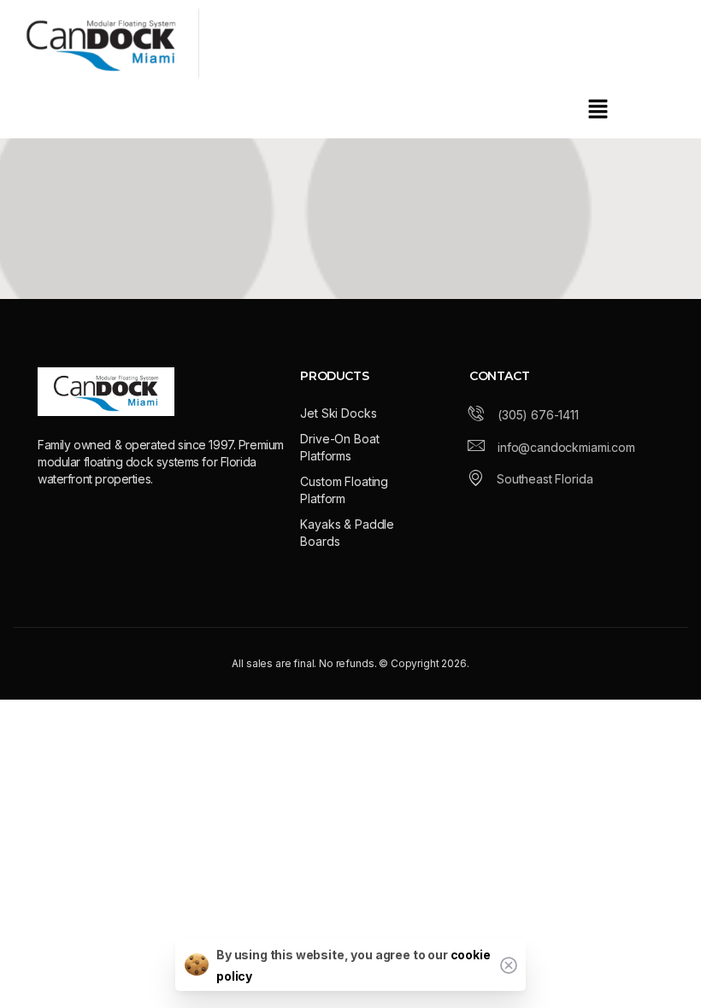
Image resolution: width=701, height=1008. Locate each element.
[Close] (508, 965)
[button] (598, 108)
